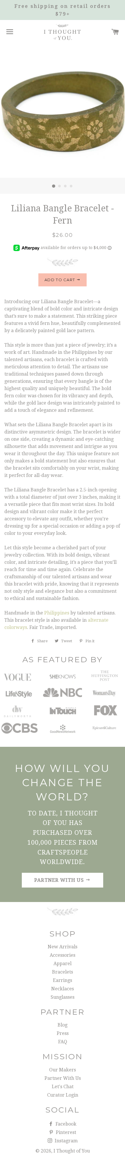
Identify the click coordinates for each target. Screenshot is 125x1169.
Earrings (62, 980)
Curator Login (62, 1095)
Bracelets (62, 972)
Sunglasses (62, 997)
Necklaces (62, 988)
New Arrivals (62, 947)
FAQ (62, 1041)
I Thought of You (71, 1151)
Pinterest (65, 1132)
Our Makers (62, 1070)
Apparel (62, 963)
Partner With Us (62, 1078)
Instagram (65, 1141)
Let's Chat (63, 1086)
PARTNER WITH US (59, 880)
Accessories (62, 955)
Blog (62, 1025)
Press (63, 1033)
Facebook (65, 1124)
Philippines (56, 613)
